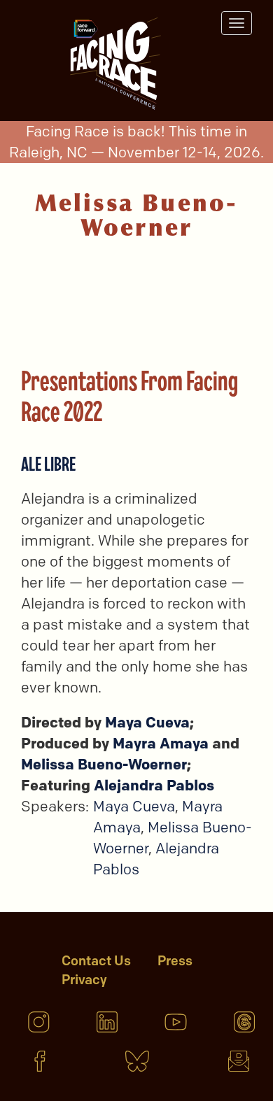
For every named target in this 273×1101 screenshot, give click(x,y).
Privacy (84, 980)
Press (175, 961)
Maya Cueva (147, 722)
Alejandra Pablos (154, 785)
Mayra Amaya (161, 743)
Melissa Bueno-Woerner (104, 764)
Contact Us (96, 961)
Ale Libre (48, 463)
